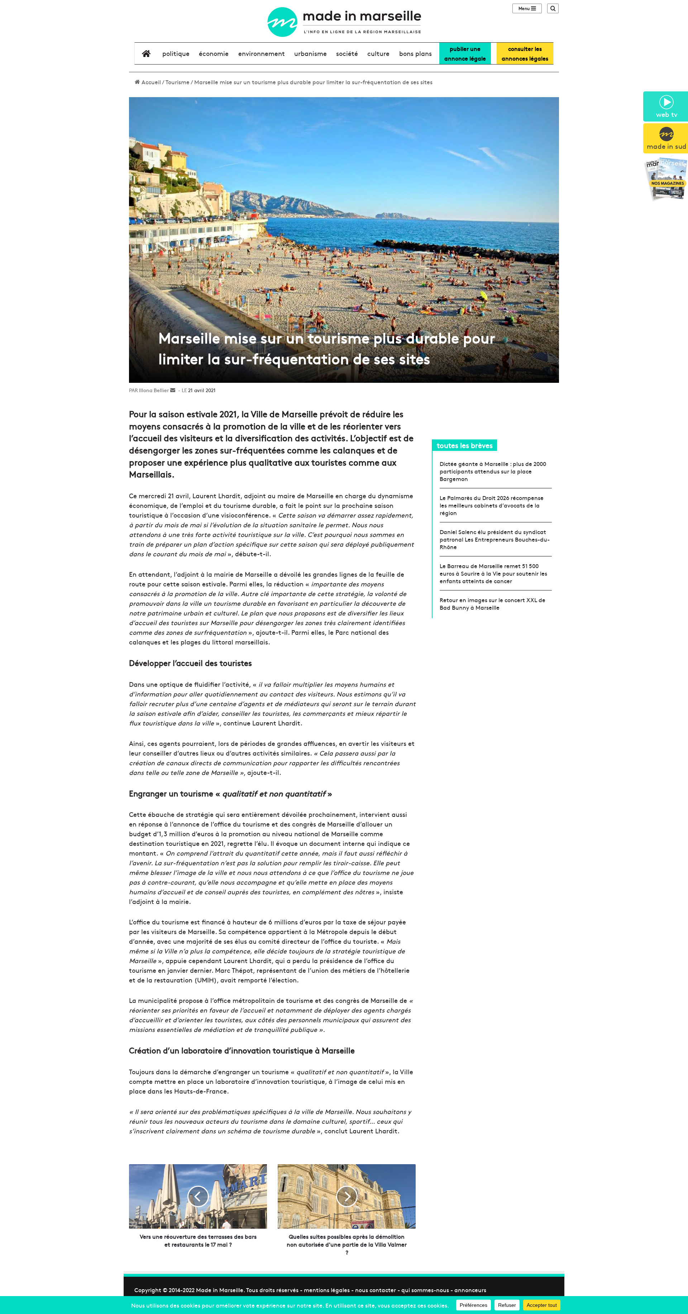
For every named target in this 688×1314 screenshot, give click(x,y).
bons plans (415, 53)
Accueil (150, 82)
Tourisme (178, 82)
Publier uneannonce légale (465, 53)
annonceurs (470, 1290)
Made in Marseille (219, 1290)
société (347, 53)
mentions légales (327, 1290)
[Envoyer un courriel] (172, 390)
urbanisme (310, 53)
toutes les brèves (465, 445)
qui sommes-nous (425, 1290)
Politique (176, 53)
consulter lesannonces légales (525, 53)
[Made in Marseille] (344, 22)
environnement (261, 53)
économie (214, 53)
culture (378, 53)
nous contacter (375, 1290)
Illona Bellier (154, 390)
